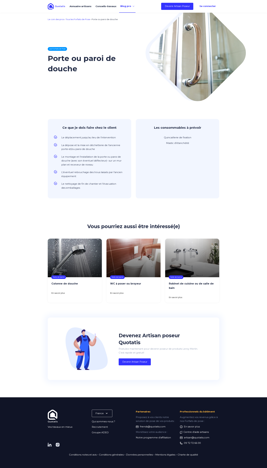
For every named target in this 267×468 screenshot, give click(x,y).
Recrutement (100, 426)
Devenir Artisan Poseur (177, 6)
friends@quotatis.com (152, 426)
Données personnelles (139, 454)
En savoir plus (58, 293)
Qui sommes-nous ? (103, 421)
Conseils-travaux (105, 6)
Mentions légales (165, 454)
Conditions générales (111, 454)
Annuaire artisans (80, 6)
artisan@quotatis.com (196, 437)
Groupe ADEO (100, 432)
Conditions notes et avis (83, 454)
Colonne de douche (64, 283)
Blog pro (125, 6)
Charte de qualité (188, 454)
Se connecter (207, 6)
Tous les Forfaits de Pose (78, 19)
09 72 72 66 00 (192, 442)
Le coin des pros (56, 19)
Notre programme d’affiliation (153, 437)
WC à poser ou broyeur (125, 283)
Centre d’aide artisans (196, 431)
